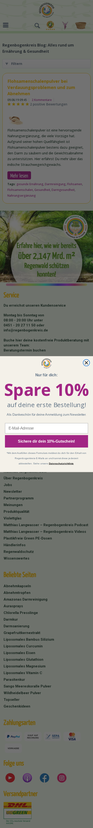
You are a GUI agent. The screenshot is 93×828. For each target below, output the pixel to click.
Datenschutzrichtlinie (61, 463)
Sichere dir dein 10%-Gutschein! (46, 441)
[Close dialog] (86, 362)
